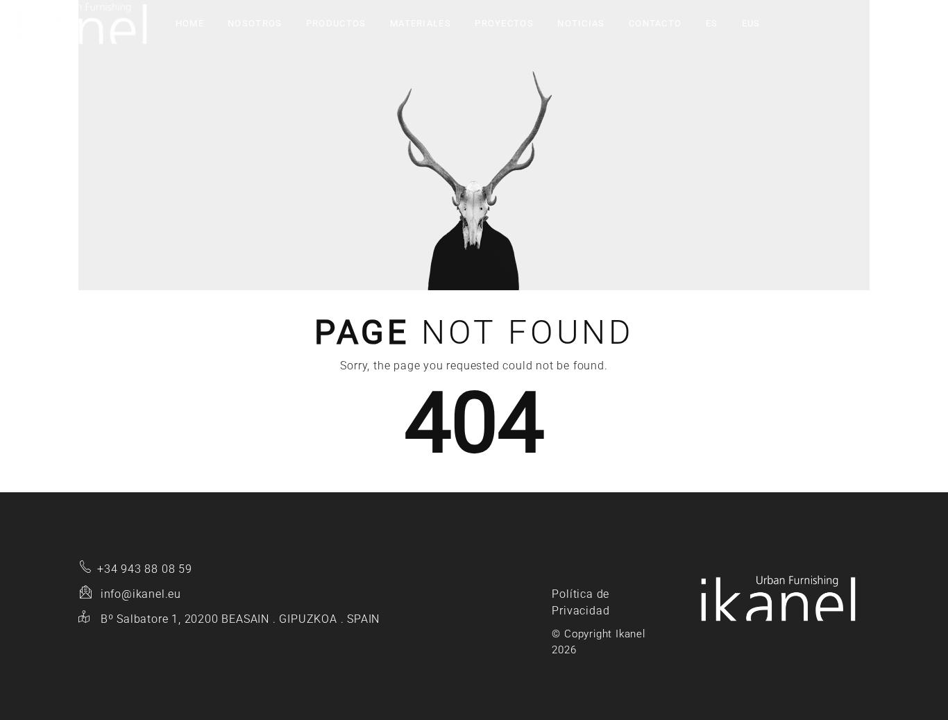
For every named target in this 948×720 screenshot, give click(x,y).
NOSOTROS (255, 23)
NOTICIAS (580, 23)
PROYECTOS (504, 23)
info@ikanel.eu (141, 594)
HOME (190, 23)
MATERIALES (420, 23)
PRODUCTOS (336, 23)
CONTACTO (655, 23)
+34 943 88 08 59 (144, 569)
